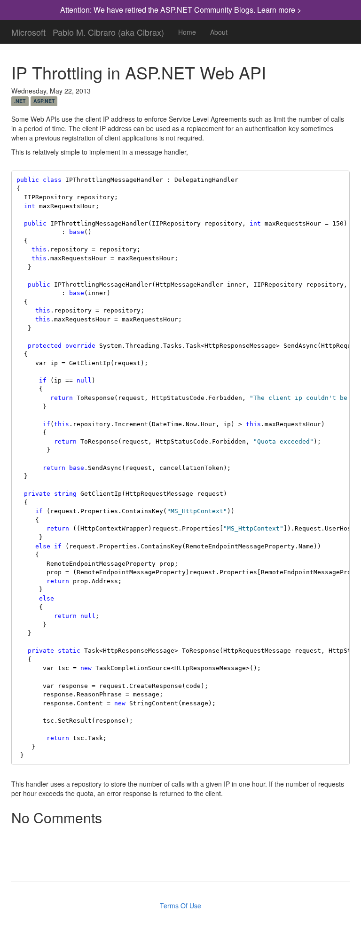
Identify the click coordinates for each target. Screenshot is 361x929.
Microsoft (28, 30)
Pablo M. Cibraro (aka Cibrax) (108, 30)
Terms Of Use (180, 905)
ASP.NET (44, 100)
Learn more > (279, 9)
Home (187, 32)
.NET (19, 100)
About (219, 32)
